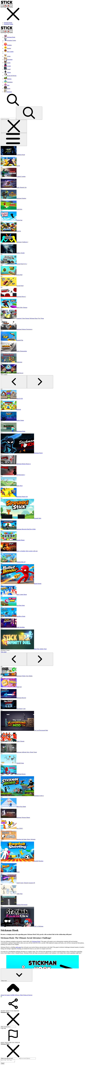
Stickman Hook (36, 941)
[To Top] (13, 993)
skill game (18, 947)
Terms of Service (27, 995)
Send (2, 1063)
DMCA (14, 995)
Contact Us (9, 995)
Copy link (3, 1028)
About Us (3, 995)
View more (3, 652)
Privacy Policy (19, 995)
